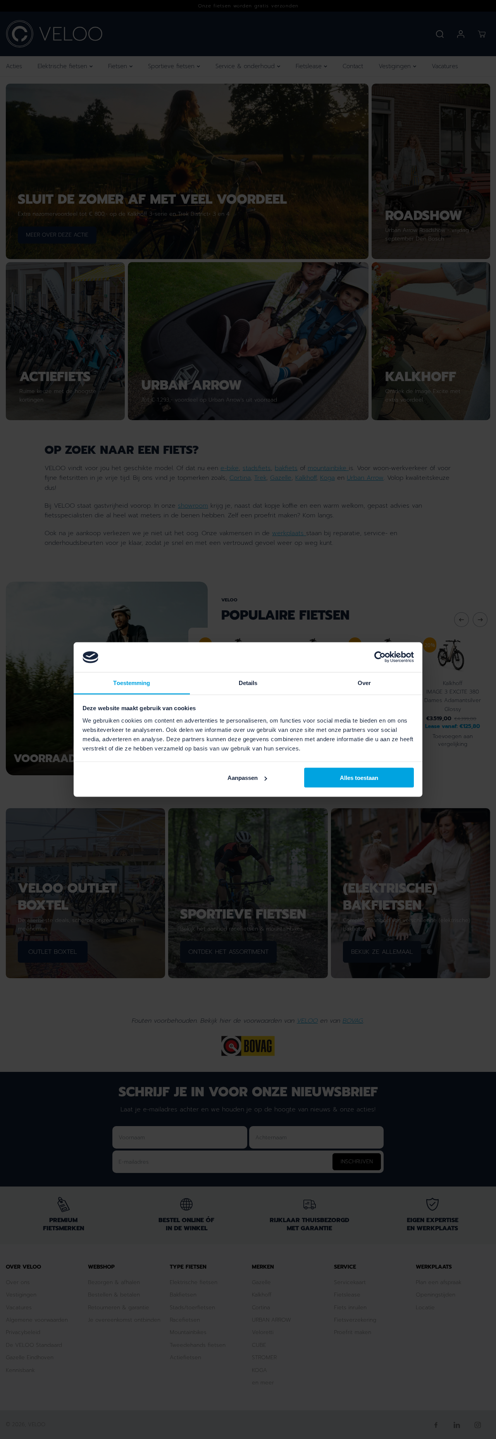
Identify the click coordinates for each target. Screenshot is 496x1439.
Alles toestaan (359, 777)
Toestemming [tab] (131, 682)
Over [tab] (364, 682)
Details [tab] (248, 682)
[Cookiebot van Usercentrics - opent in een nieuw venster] (380, 657)
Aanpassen (242, 777)
